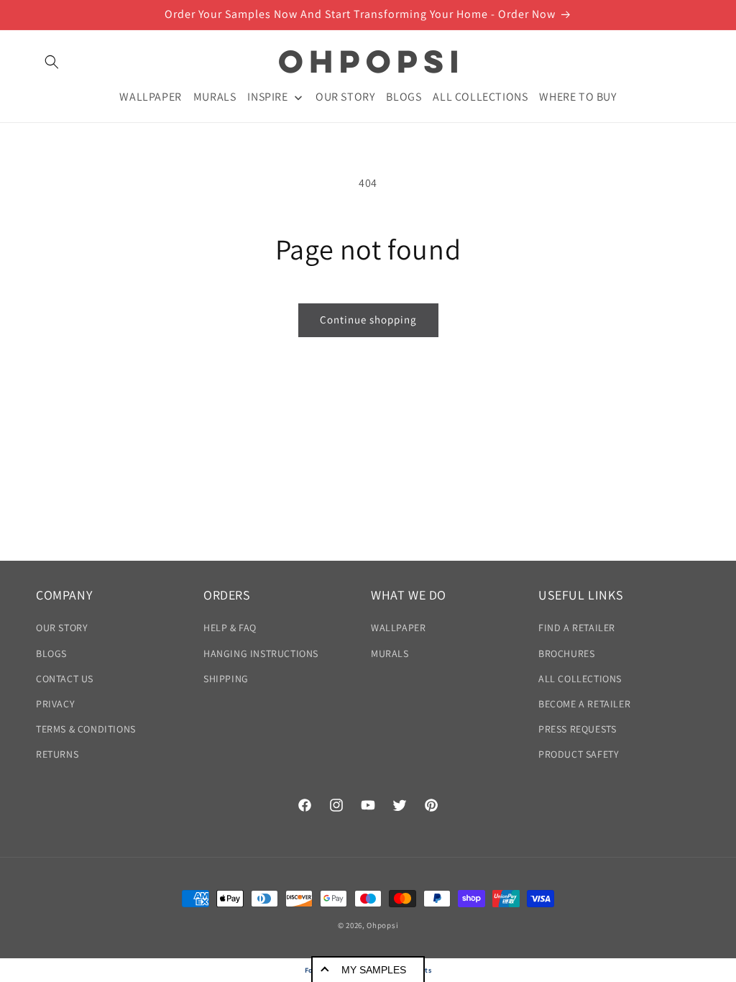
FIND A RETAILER (576, 627)
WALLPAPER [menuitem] (150, 96)
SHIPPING (226, 678)
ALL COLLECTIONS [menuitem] (480, 96)
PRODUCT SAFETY (578, 754)
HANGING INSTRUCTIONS (260, 653)
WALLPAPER (398, 627)
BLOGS (51, 653)
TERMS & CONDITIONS (86, 728)
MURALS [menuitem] (214, 96)
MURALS (390, 653)
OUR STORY (62, 627)
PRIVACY (55, 703)
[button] (52, 62)
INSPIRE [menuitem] (267, 96)
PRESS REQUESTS (577, 728)
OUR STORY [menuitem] (345, 96)
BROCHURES (566, 653)
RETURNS (57, 754)
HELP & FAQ (230, 627)
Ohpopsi (382, 925)
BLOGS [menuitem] (403, 96)
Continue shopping (368, 319)
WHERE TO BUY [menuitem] (577, 96)
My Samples (373, 970)
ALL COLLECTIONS (580, 678)
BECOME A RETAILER (584, 703)
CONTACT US (64, 678)
